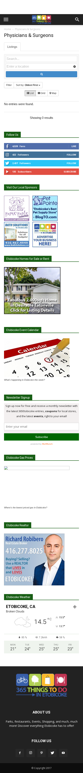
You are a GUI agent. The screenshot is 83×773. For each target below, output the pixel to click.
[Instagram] (31, 753)
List (31, 93)
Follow (71, 154)
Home (7, 29)
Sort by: (27, 85)
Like (74, 146)
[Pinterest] (41, 753)
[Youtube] (63, 753)
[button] (77, 19)
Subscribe (70, 171)
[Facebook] (20, 753)
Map (53, 93)
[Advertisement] (41, 7)
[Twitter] (52, 753)
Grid (42, 93)
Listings (12, 46)
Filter (9, 85)
